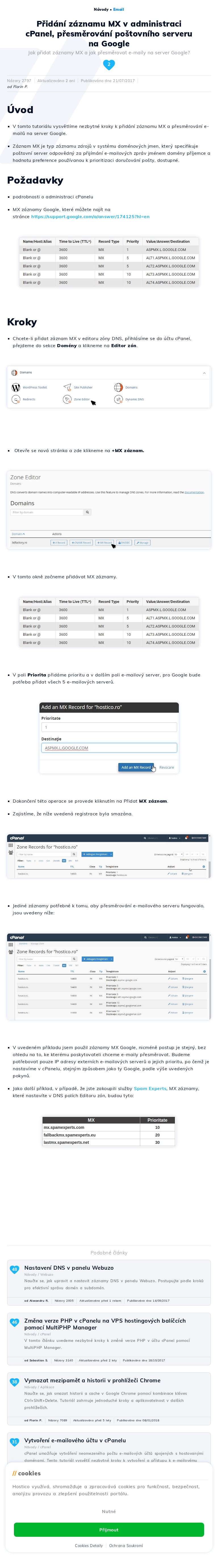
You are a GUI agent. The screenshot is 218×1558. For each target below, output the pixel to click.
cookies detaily (89, 1545)
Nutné (109, 1511)
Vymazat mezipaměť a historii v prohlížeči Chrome (92, 1380)
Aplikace (47, 1387)
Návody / (31, 1275)
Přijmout (109, 1530)
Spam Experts (150, 1088)
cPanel (45, 1334)
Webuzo (46, 1275)
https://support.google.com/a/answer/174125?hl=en (90, 216)
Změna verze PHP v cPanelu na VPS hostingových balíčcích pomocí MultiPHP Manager (105, 1324)
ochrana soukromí (126, 1545)
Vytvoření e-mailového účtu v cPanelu (75, 1440)
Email (118, 9)
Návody (101, 9)
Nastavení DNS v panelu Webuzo (69, 1267)
